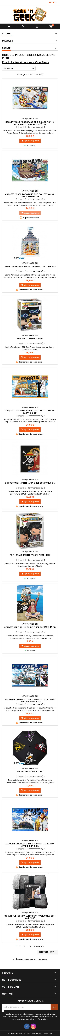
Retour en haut (48, 952)
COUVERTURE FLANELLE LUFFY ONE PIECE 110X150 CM (30, 482)
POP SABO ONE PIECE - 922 (30, 338)
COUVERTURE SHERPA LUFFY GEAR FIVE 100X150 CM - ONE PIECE (30, 917)
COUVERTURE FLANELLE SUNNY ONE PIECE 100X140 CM (30, 627)
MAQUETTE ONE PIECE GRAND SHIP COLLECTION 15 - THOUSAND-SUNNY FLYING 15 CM (30, 123)
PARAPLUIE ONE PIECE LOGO (30, 771)
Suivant (39, 946)
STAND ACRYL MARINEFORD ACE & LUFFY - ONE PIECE (30, 266)
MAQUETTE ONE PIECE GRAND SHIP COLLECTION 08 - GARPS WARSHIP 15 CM (30, 700)
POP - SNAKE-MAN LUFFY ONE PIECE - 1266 (30, 555)
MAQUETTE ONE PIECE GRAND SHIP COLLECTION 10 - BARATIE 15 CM (30, 411)
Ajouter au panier (30, 141)
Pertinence (19, 68)
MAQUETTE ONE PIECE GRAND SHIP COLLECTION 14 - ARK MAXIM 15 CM (30, 195)
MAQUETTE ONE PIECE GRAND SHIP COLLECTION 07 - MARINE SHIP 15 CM (30, 844)
